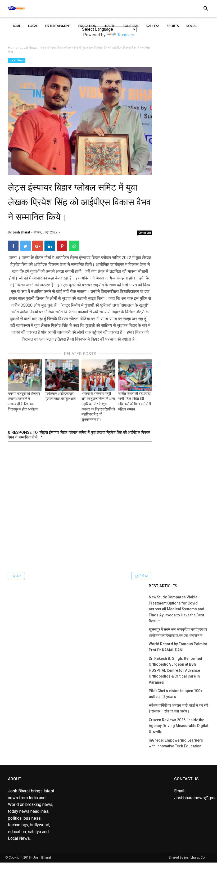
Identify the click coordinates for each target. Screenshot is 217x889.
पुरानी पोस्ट (141, 576)
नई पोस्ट (16, 576)
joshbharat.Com (195, 857)
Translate (125, 34)
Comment (144, 232)
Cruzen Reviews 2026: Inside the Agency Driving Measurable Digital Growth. (178, 726)
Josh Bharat (42, 857)
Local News (17, 60)
